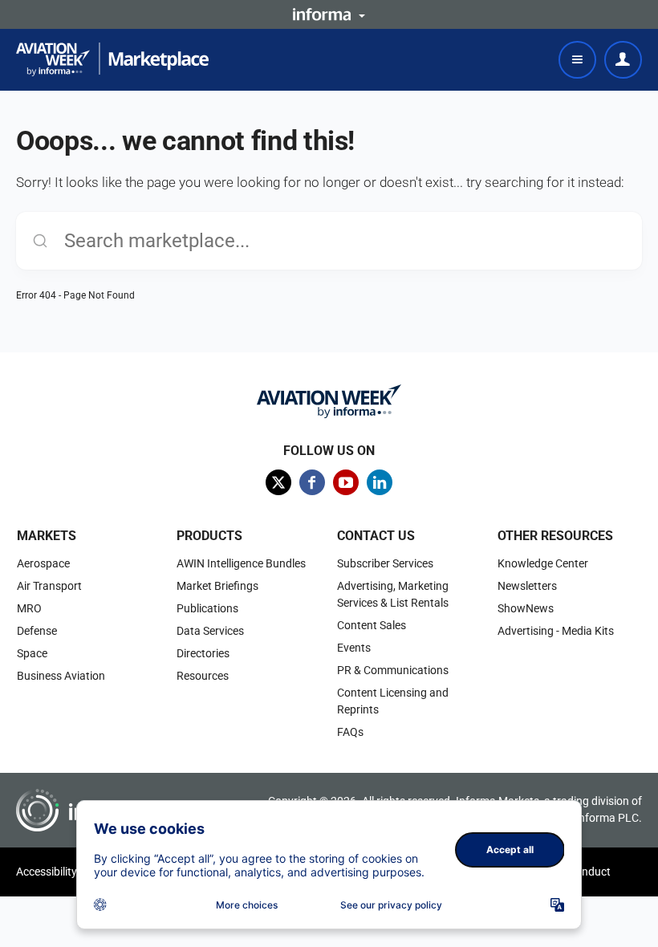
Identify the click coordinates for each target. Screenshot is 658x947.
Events (354, 647)
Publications (207, 608)
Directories (203, 653)
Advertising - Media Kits (556, 630)
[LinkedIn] (379, 482)
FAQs (350, 731)
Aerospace (43, 563)
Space (32, 653)
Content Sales (371, 625)
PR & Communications (393, 670)
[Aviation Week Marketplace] (112, 59)
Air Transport (49, 585)
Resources (203, 675)
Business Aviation (61, 675)
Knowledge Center (543, 563)
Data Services (210, 630)
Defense (37, 630)
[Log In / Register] (623, 60)
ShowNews (526, 608)
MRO (29, 608)
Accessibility (46, 871)
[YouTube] (346, 482)
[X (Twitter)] (278, 482)
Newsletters (527, 585)
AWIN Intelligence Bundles (241, 563)
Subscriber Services (385, 563)
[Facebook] (312, 482)
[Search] (40, 241)
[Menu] (577, 60)
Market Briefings (217, 585)
